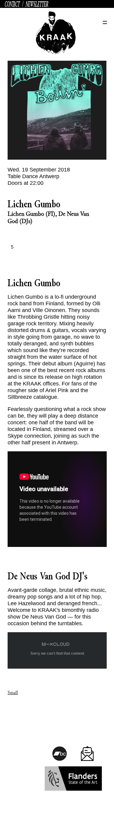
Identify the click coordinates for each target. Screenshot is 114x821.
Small (13, 693)
